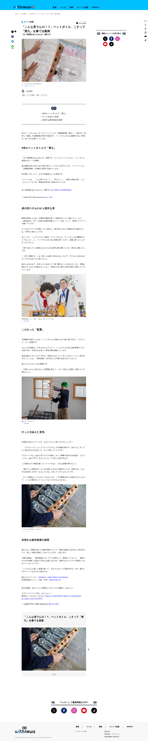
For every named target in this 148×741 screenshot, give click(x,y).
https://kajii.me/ (55, 580)
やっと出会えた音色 (50, 117)
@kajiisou (42, 577)
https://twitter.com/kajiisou (58, 577)
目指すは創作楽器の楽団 (52, 120)
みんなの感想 (82, 23)
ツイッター (44, 95)
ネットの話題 (23, 13)
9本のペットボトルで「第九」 (54, 113)
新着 (55, 7)
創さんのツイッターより (30, 85)
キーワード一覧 (81, 731)
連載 (71, 7)
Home (16, 13)
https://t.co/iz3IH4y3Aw (72, 596)
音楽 (38, 95)
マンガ (63, 7)
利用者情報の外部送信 (111, 736)
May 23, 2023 (48, 197)
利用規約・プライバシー (112, 734)
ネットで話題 (82, 7)
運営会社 (107, 731)
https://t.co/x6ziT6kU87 (54, 596)
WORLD (95, 7)
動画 (24, 95)
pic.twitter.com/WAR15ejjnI (61, 190)
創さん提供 (26, 321)
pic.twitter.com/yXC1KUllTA (32, 599)
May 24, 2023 (54, 604)
